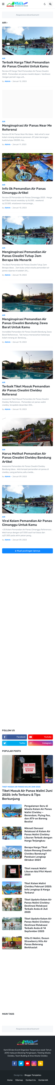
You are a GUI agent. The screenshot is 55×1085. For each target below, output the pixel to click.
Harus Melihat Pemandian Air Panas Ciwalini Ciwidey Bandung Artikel (26, 458)
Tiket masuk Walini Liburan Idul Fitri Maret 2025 (38, 871)
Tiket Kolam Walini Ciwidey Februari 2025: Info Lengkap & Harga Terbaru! (38, 888)
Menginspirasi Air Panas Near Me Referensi (27, 127)
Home (10, 1080)
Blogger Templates (33, 1075)
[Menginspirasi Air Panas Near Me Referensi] (27, 104)
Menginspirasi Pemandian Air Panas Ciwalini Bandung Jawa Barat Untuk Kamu (25, 323)
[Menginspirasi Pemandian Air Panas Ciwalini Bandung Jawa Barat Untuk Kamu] (27, 297)
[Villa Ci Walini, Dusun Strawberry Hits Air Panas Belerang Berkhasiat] (12, 942)
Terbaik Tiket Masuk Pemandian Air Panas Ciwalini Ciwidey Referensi (26, 390)
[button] (3, 4)
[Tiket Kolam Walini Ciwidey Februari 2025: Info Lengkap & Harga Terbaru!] (12, 887)
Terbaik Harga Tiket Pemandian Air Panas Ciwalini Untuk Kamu (26, 64)
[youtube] (27, 1063)
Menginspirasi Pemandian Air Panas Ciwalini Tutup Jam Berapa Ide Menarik (24, 256)
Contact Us (31, 1080)
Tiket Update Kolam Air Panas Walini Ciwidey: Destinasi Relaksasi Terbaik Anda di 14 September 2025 (37, 924)
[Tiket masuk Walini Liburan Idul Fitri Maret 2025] (12, 871)
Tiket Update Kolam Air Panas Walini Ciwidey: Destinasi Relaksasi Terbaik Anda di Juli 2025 (37, 905)
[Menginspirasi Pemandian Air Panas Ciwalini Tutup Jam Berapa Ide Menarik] (27, 230)
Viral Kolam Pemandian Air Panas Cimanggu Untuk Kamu (27, 523)
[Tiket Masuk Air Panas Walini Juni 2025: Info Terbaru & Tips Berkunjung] (27, 769)
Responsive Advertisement (27, 15)
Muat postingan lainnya (28, 551)
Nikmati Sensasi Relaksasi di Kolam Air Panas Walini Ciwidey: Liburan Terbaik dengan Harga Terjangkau (38, 834)
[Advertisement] (27, 580)
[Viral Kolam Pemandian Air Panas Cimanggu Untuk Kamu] (27, 499)
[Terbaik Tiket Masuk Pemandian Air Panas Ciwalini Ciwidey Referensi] (27, 365)
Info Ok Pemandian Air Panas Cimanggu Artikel (24, 191)
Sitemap (19, 1080)
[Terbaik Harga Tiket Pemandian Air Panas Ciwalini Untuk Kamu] (27, 41)
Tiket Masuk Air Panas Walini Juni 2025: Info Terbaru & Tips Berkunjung (27, 795)
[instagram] (34, 1063)
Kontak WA (43, 1080)
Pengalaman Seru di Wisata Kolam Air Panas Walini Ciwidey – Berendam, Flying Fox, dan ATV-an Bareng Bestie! (38, 813)
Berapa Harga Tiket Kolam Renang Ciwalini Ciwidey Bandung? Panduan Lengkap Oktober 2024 (37, 853)
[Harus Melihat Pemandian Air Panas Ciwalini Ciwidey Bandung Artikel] (27, 432)
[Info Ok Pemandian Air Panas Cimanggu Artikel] (27, 167)
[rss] (40, 1063)
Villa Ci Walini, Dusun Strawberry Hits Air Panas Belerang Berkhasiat (36, 943)
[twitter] (21, 1063)
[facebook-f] (14, 1063)
